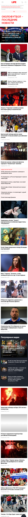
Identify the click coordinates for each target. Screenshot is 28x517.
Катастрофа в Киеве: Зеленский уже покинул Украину (13, 187)
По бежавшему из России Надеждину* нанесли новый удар (14, 177)
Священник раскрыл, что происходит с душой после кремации (13, 192)
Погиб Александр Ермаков (8, 197)
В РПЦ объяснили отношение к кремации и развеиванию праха (12, 172)
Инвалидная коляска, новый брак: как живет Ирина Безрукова (13, 182)
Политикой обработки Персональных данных (10, 6)
